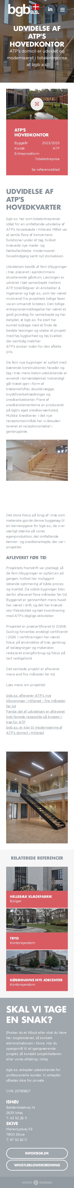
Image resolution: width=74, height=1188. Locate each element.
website (36, 1182)
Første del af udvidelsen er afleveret (35, 711)
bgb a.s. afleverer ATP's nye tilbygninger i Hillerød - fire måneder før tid (36, 701)
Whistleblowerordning (37, 1165)
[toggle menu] (62, 9)
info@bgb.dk (37, 1153)
